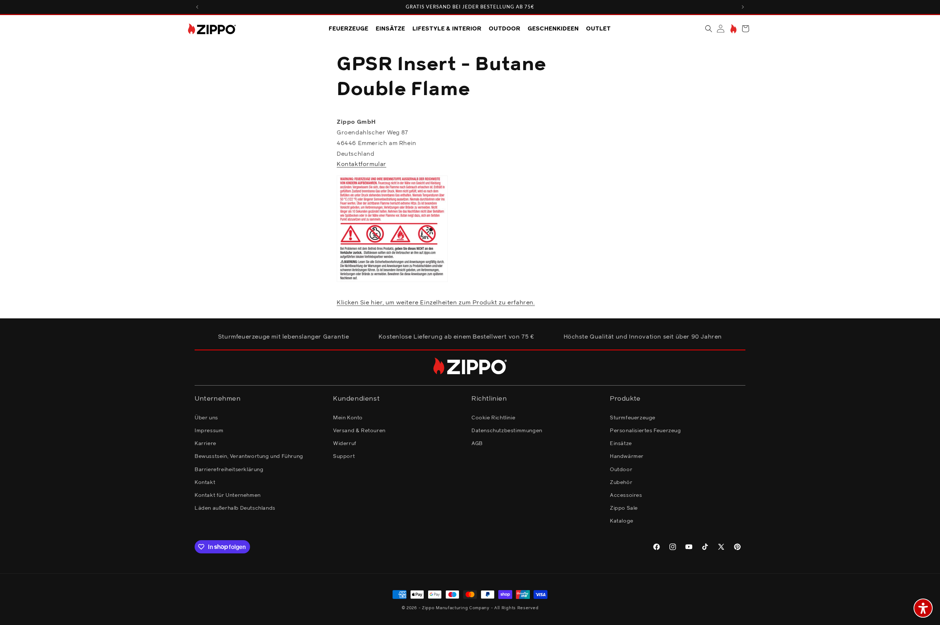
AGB (477, 443)
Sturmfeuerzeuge (632, 417)
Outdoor (621, 469)
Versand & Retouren (359, 430)
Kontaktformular (361, 164)
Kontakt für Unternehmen (228, 495)
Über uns (206, 417)
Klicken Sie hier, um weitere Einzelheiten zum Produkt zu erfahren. (436, 303)
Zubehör (621, 482)
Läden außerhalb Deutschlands (235, 507)
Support (344, 456)
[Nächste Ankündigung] (743, 7)
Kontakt (205, 482)
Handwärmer (627, 456)
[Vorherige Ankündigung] (197, 7)
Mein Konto (348, 417)
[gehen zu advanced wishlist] (732, 28)
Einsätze (621, 443)
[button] (709, 29)
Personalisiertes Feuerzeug (645, 430)
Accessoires (626, 495)
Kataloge (621, 520)
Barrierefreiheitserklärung (229, 469)
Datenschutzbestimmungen (506, 430)
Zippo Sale (624, 507)
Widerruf (345, 443)
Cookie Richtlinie (493, 417)
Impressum (209, 430)
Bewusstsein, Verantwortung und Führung (249, 456)
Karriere (205, 443)
